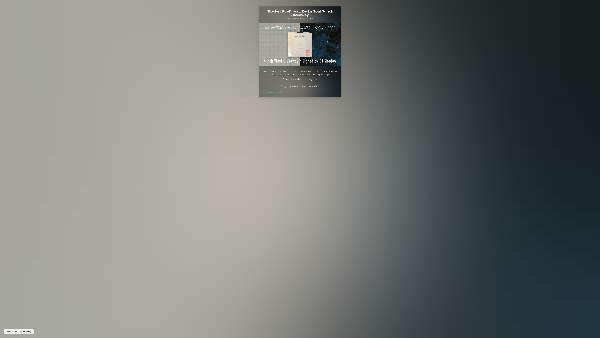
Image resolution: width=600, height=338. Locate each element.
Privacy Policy (25, 331)
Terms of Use (11, 331)
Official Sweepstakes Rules (272, 92)
